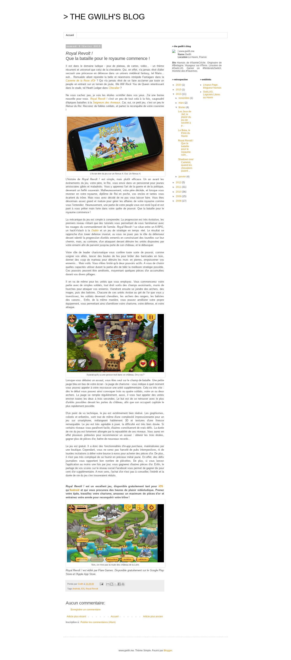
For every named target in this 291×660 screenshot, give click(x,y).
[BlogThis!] (112, 584)
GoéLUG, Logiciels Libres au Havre (211, 94)
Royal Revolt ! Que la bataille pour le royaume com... (185, 147)
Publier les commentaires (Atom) (98, 622)
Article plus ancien (153, 616)
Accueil (70, 35)
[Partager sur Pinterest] (123, 584)
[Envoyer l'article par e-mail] (101, 584)
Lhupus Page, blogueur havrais (212, 86)
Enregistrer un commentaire (86, 609)
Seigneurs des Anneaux (106, 102)
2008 (179, 201)
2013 (179, 94)
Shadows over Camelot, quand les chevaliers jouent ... (186, 165)
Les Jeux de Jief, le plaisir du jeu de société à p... (184, 118)
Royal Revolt (92, 588)
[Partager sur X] (115, 584)
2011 (179, 187)
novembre (184, 98)
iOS (161, 486)
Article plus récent (76, 616)
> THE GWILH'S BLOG (104, 16)
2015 (179, 89)
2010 (179, 191)
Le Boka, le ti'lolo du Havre (184, 133)
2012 (179, 182)
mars (181, 102)
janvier (182, 176)
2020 (179, 84)
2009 (179, 196)
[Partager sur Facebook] (119, 584)
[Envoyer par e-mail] (108, 584)
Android (74, 490)
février (182, 107)
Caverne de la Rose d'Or (80, 80)
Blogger (168, 650)
